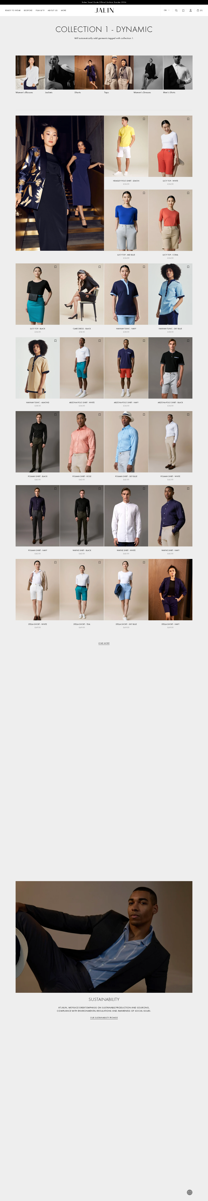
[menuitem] (63, 10)
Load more (104, 643)
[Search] (176, 10)
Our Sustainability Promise (104, 1017)
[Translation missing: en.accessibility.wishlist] (183, 10)
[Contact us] (189, 1192)
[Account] (190, 10)
